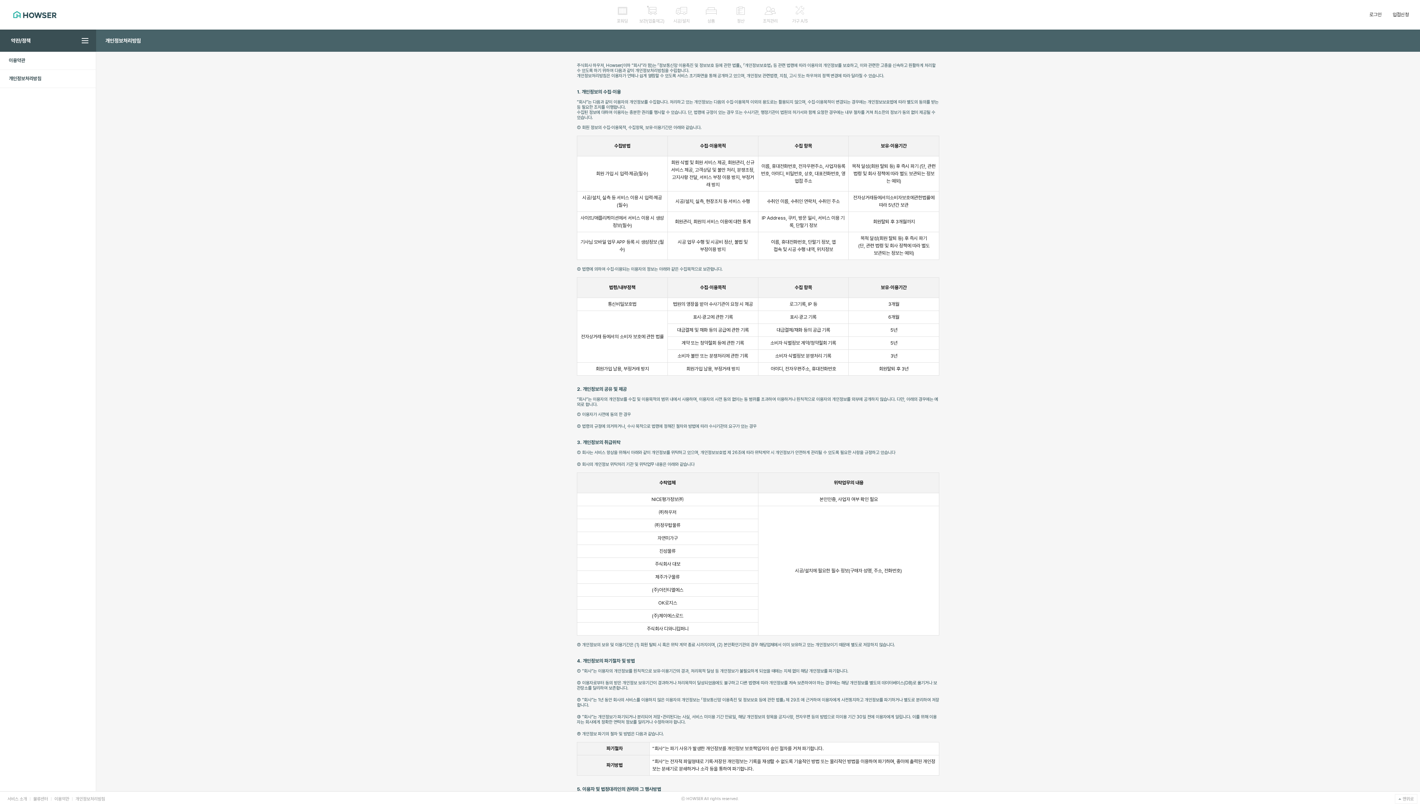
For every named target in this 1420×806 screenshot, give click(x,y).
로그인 (1375, 14)
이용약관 (61, 799)
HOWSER (35, 14)
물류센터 (40, 799)
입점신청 (1401, 14)
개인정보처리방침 (90, 799)
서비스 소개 (17, 799)
